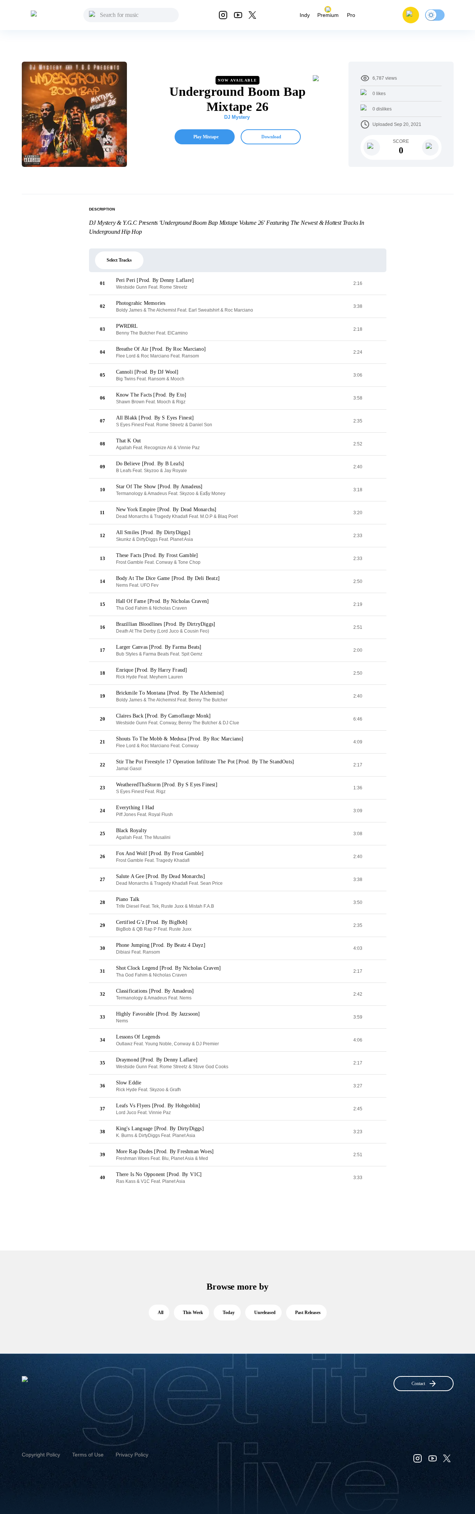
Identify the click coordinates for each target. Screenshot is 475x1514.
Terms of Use (88, 1455)
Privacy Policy (132, 1455)
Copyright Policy (41, 1455)
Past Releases (308, 1312)
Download (271, 136)
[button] (411, 15)
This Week (193, 1312)
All (160, 1312)
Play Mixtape (206, 136)
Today (229, 1312)
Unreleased (265, 1312)
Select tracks (119, 260)
